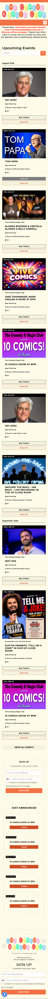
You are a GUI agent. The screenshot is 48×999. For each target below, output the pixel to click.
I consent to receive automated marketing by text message (21, 784)
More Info (24, 122)
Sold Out (24, 179)
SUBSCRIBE (24, 791)
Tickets (24, 827)
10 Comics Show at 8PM (22, 822)
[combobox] (8, 779)
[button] (45, 22)
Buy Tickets (24, 117)
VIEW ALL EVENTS (24, 747)
